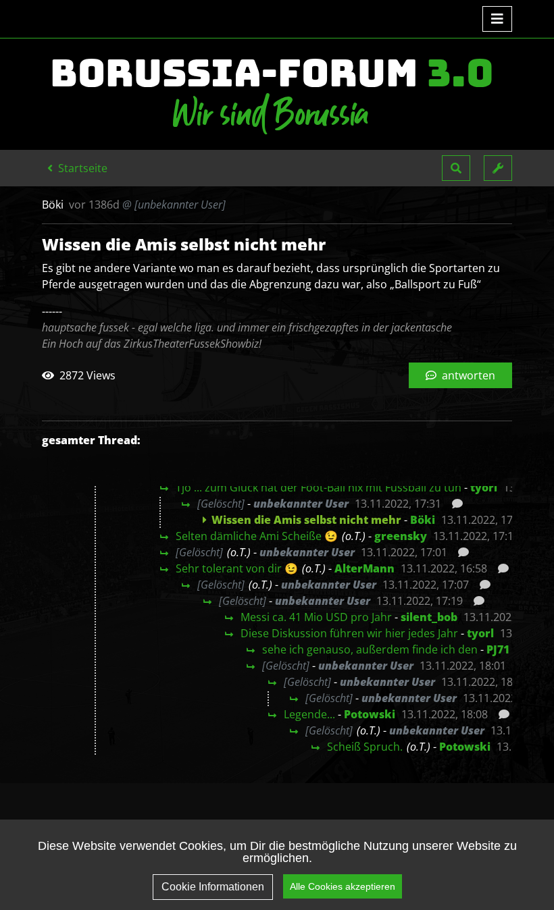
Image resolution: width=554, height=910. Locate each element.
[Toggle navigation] (497, 19)
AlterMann (364, 568)
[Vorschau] (454, 503)
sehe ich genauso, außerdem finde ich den (369, 649)
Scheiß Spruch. (364, 746)
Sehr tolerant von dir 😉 (237, 568)
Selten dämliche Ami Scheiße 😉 (257, 536)
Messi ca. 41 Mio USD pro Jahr (316, 617)
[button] (456, 168)
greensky (400, 536)
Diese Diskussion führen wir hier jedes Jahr (349, 633)
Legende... (309, 714)
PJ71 (497, 649)
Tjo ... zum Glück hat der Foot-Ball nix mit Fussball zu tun (318, 487)
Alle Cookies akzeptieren (342, 886)
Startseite (81, 168)
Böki (422, 519)
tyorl (483, 487)
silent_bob (429, 617)
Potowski (369, 714)
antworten (467, 375)
